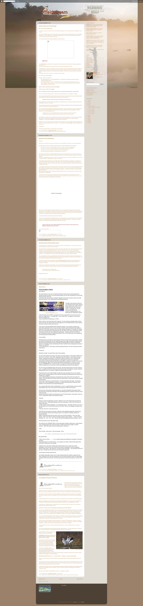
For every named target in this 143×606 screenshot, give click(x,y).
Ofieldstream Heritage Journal (91, 92)
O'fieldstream (57, 574)
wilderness (58, 235)
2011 (89, 103)
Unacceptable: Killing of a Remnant (48, 477)
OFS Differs (88, 24)
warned (69, 279)
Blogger (82, 602)
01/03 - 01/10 (91, 113)
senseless (68, 574)
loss (59, 470)
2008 (89, 116)
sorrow (69, 470)
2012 (89, 101)
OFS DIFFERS (89, 58)
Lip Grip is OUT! (89, 66)
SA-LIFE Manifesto (89, 62)
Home (39, 20)
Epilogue (88, 40)
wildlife (61, 235)
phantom (49, 235)
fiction (50, 470)
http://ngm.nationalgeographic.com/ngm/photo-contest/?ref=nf (51, 128)
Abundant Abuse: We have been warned (49, 243)
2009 (89, 115)
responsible (64, 131)
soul (52, 235)
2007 (89, 118)
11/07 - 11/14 (91, 110)
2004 (89, 122)
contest (53, 131)
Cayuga (43, 574)
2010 (89, 104)
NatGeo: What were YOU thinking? (47, 26)
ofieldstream (44, 235)
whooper (76, 574)
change (45, 279)
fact (48, 470)
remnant (64, 574)
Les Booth (54, 279)
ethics (56, 131)
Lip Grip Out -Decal (89, 67)
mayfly (61, 470)
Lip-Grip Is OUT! (89, 45)
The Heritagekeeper (89, 93)
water (74, 470)
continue (43, 470)
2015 (89, 100)
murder (53, 574)
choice (48, 279)
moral (57, 279)
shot (71, 574)
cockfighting (49, 131)
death (46, 470)
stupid (74, 574)
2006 (89, 119)
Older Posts (80, 579)
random (61, 574)
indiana (48, 574)
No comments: (60, 130)
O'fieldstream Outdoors (90, 89)
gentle (53, 470)
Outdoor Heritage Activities (91, 28)
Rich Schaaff (65, 470)
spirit (54, 235)
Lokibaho (75, 602)
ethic (51, 279)
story (71, 470)
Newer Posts (42, 579)
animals (45, 131)
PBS (47, 235)
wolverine (64, 235)
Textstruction (42, 287)
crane (46, 574)
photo (60, 131)
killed (51, 574)
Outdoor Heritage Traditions (91, 60)
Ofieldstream (97, 72)
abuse (43, 131)
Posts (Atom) (46, 581)
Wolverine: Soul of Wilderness (46, 138)
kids (58, 131)
